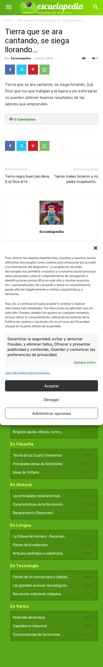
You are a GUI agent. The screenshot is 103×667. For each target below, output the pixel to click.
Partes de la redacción (30, 545)
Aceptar (51, 385)
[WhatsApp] (45, 70)
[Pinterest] (33, 70)
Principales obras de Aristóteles (37, 464)
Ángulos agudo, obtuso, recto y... (38, 432)
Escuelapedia (21, 58)
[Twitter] (21, 70)
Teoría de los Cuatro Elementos (37, 455)
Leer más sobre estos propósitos (27, 373)
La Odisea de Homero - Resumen (38, 536)
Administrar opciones (51, 413)
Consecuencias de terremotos (36, 634)
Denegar (51, 399)
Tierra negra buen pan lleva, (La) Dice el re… (27, 179)
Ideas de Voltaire (26, 472)
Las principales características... (37, 496)
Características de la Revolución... (39, 504)
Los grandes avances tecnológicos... (41, 585)
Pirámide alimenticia (29, 617)
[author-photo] (52, 224)
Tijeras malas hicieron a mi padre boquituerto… (76, 179)
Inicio (8, 20)
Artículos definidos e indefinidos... (39, 553)
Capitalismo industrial (30, 626)
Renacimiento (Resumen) (33, 513)
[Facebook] (10, 70)
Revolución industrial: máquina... (38, 594)
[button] (95, 248)
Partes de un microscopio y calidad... (41, 577)
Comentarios (25, 119)
